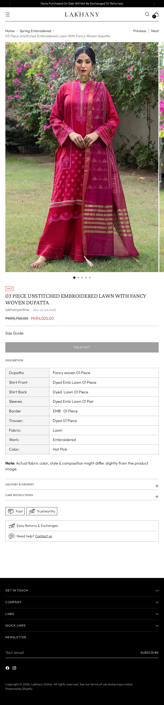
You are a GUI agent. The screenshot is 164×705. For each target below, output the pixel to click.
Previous (139, 31)
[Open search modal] (147, 14)
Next (155, 31)
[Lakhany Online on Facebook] (7, 669)
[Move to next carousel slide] (155, 563)
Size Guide (14, 333)
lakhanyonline (17, 309)
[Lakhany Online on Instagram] (14, 669)
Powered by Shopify (18, 689)
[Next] (154, 3)
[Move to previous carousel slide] (145, 563)
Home (10, 31)
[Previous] (10, 3)
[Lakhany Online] (82, 14)
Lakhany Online (41, 684)
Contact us (43, 536)
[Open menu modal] (7, 14)
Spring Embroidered (35, 31)
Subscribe (150, 653)
